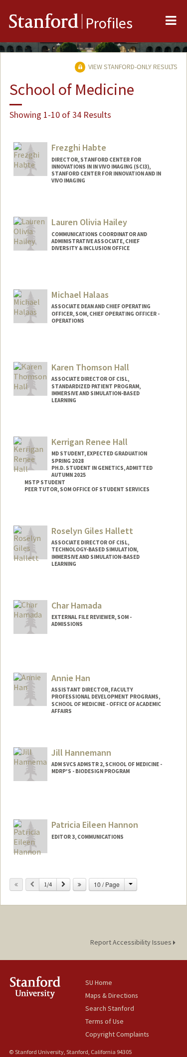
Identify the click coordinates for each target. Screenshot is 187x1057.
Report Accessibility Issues (131, 942)
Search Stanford (109, 1008)
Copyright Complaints (117, 1034)
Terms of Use (104, 1021)
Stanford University (47, 987)
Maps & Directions (111, 995)
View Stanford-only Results (132, 66)
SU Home (98, 982)
